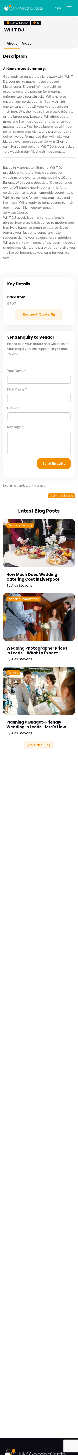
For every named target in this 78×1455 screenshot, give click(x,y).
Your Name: (16, 370)
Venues (13, 672)
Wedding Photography (23, 599)
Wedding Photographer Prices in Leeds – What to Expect (36, 651)
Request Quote (37, 314)
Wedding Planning (20, 525)
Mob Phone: (17, 389)
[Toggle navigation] (69, 8)
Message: (15, 427)
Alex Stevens (21, 585)
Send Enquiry (54, 463)
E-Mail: (13, 408)
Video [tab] (27, 43)
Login (57, 8)
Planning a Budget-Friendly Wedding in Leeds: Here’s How (36, 725)
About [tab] (12, 43)
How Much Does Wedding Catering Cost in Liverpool (32, 577)
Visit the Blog (39, 745)
